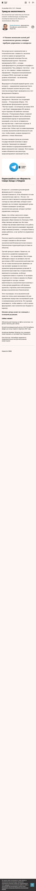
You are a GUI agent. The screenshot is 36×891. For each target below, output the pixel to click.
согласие (7, 885)
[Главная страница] (2, 2)
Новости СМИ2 (7, 351)
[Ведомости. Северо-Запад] (6, 2)
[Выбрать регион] (29, 3)
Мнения (18, 8)
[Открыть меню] (33, 3)
